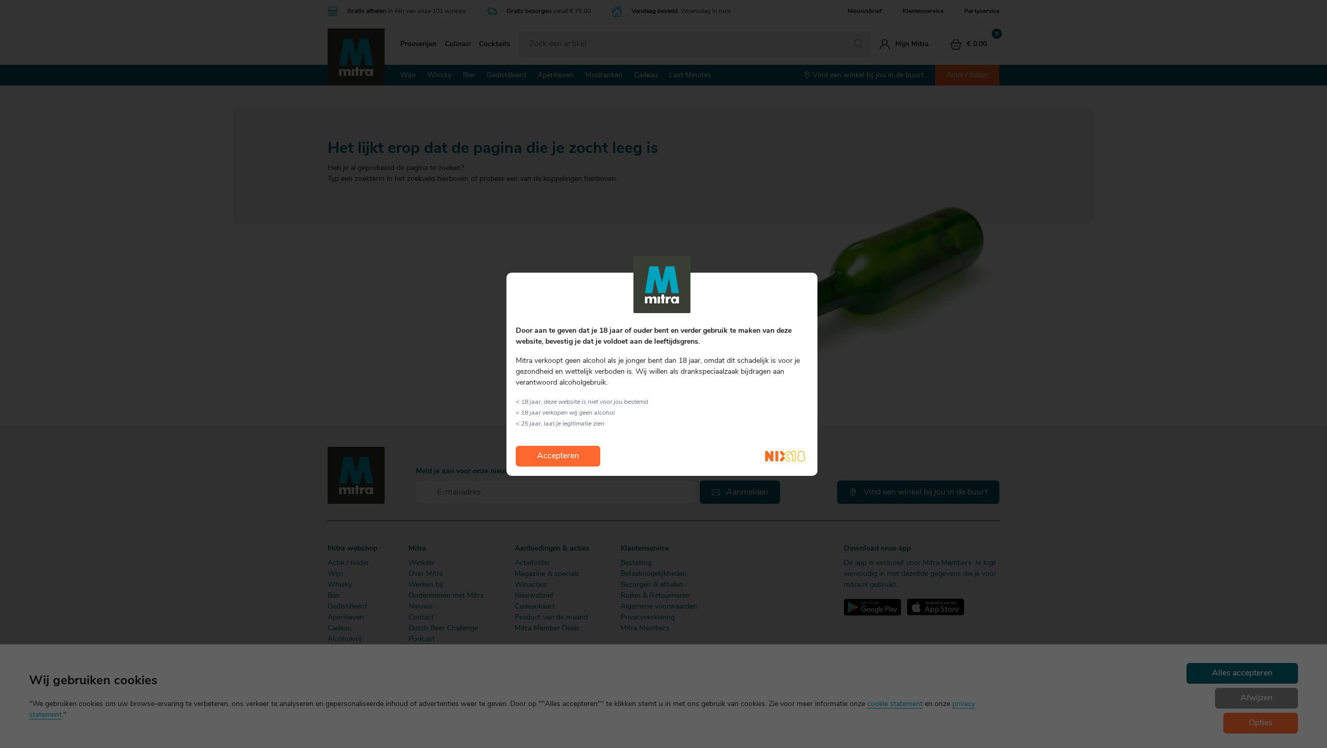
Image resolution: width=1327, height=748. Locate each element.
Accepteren (558, 456)
